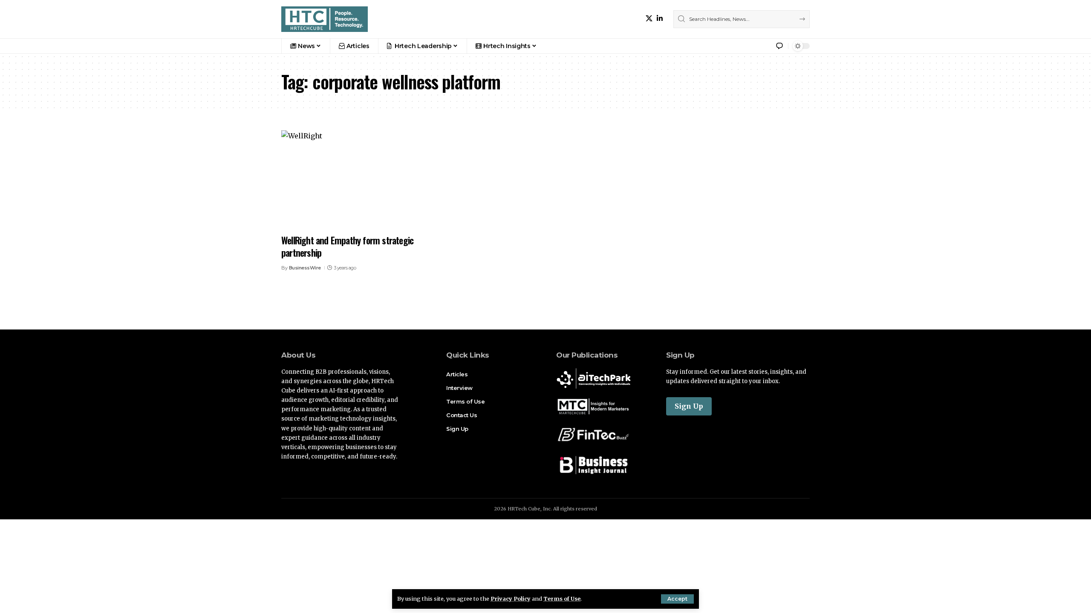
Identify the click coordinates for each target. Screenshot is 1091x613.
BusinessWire (305, 268)
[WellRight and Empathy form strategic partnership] (363, 179)
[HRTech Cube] (324, 19)
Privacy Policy (511, 598)
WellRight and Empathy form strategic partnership (347, 246)
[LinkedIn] (660, 18)
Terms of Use (561, 598)
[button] (677, 599)
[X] (649, 18)
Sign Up (689, 406)
